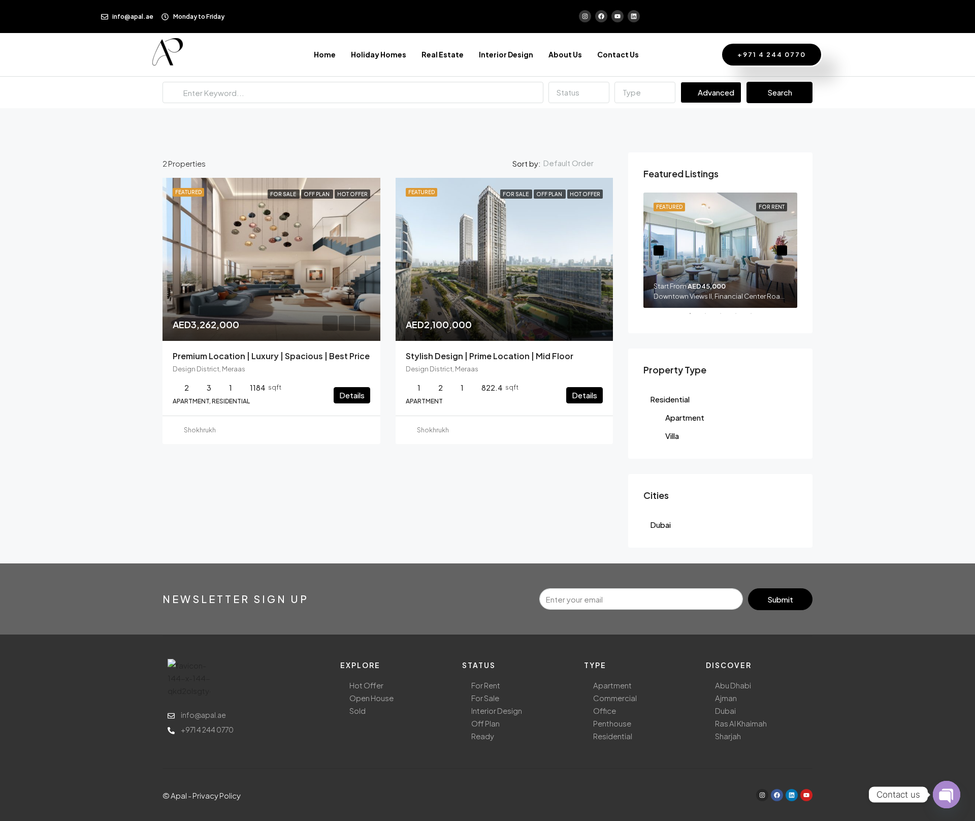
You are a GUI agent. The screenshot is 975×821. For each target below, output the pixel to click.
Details (352, 395)
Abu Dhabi (733, 685)
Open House (371, 698)
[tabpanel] (720, 250)
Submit (780, 599)
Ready (482, 736)
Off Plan (485, 723)
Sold (357, 710)
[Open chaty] (946, 794)
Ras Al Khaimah (741, 723)
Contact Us (618, 54)
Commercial (615, 698)
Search (779, 92)
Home (325, 54)
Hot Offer (366, 685)
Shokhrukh (200, 430)
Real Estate (442, 54)
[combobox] (578, 92)
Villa (672, 435)
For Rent (485, 685)
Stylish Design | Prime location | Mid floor (489, 356)
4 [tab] (741, 317)
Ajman (726, 698)
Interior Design (506, 54)
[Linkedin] (634, 16)
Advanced (715, 92)
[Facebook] (601, 16)
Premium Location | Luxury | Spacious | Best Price (271, 356)
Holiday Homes (378, 54)
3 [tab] (726, 317)
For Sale (485, 698)
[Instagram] (585, 16)
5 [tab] (756, 317)
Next (782, 250)
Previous (659, 250)
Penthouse (612, 723)
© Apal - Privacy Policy (201, 795)
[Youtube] (617, 16)
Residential (670, 399)
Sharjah (728, 736)
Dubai (660, 524)
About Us (565, 54)
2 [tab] (710, 317)
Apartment (684, 417)
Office (604, 710)
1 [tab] (695, 317)
